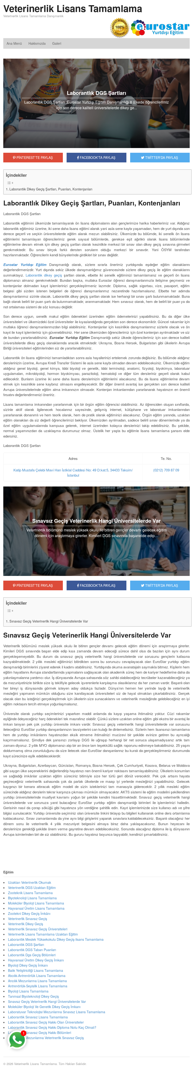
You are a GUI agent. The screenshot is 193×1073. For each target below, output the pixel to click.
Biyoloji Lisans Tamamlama (28, 991)
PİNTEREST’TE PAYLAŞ (34, 585)
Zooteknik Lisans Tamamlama (30, 892)
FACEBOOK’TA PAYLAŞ (97, 585)
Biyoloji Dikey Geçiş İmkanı (28, 965)
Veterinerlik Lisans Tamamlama (72, 8)
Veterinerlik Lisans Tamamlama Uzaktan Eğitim (43, 934)
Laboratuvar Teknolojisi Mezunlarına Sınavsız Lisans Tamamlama (56, 1011)
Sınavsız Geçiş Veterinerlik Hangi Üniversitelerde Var (48, 621)
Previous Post (96, 848)
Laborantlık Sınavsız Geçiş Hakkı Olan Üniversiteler (46, 1022)
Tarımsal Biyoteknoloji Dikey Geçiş (33, 996)
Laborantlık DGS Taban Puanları (32, 949)
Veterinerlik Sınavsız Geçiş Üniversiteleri (37, 929)
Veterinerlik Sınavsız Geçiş (27, 918)
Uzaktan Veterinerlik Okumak (29, 882)
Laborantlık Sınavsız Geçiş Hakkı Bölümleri (39, 1032)
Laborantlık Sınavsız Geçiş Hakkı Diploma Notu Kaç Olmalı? (52, 1027)
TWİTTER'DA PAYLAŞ (161, 157)
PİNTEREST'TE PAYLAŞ (34, 157)
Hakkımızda (37, 43)
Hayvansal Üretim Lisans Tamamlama (36, 908)
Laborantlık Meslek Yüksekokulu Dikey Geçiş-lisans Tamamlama (56, 939)
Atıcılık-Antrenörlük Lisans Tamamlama (36, 975)
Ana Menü (14, 43)
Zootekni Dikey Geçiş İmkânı (29, 913)
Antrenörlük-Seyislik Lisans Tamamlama (37, 986)
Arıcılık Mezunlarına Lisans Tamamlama (37, 980)
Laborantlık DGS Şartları (26, 944)
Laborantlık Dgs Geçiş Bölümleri (32, 954)
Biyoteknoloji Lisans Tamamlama (32, 898)
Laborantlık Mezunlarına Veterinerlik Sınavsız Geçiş (46, 1037)
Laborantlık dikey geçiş (44, 275)
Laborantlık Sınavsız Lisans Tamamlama (38, 1017)
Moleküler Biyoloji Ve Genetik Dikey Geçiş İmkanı (44, 1006)
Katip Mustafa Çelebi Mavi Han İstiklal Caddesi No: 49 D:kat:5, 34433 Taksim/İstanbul (73, 472)
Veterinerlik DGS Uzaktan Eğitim (32, 887)
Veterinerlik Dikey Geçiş (25, 923)
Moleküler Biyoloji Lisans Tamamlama (36, 903)
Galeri (56, 43)
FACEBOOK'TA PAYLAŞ (97, 157)
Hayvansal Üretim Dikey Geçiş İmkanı (36, 960)
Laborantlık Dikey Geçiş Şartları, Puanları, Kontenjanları (50, 189)
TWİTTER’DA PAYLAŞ (161, 585)
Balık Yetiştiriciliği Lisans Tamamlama (35, 970)
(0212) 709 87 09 (166, 469)
